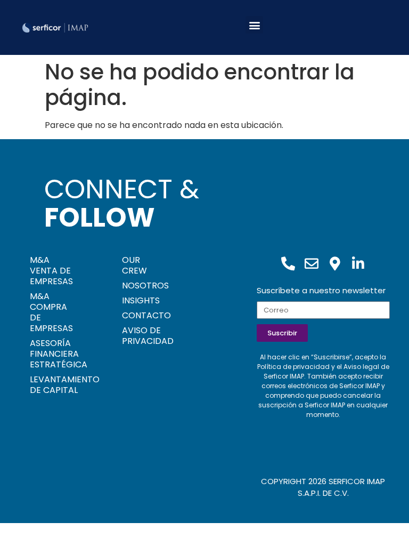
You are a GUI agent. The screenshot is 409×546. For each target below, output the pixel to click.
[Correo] (312, 263)
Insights (141, 300)
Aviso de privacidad (144, 335)
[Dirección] (335, 263)
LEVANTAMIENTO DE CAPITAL (60, 384)
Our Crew (134, 265)
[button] (254, 25)
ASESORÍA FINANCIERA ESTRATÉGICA (58, 354)
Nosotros (144, 285)
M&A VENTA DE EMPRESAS (51, 270)
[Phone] (288, 263)
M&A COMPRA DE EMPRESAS (51, 312)
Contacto (144, 315)
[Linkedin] (358, 263)
